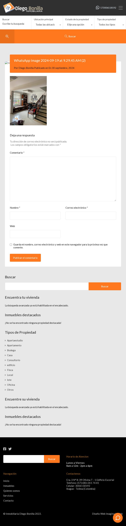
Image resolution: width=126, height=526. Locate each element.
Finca (10, 369)
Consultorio (13, 360)
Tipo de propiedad (106, 19)
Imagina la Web (114, 513)
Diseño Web (98, 513)
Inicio (6, 480)
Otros (10, 389)
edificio (11, 365)
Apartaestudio (15, 340)
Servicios (8, 495)
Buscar (6, 19)
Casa (9, 355)
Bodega (11, 350)
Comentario (17, 152)
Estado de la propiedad (77, 19)
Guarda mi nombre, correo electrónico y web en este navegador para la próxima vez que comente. (60, 246)
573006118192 (108, 7)
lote (9, 379)
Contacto (8, 500)
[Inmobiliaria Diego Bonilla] (23, 11)
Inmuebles (8, 485)
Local (10, 374)
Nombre (15, 207)
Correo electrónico (76, 207)
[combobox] (47, 25)
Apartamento (14, 345)
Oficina (11, 384)
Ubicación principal (43, 19)
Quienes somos (11, 490)
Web (12, 226)
